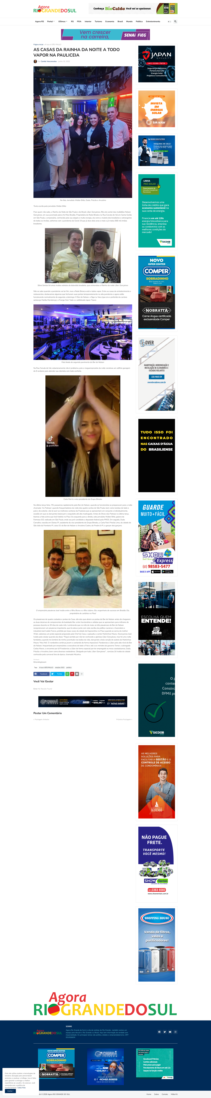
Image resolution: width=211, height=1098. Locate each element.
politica (68, 667)
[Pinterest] (72, 674)
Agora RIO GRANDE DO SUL (59, 1094)
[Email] (77, 674)
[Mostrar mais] (82, 674)
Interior (88, 21)
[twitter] (165, 1032)
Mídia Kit (174, 1094)
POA (79, 21)
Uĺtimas (61, 21)
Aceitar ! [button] (10, 1091)
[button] (169, 21)
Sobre (156, 1094)
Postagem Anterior (42, 719)
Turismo (98, 21)
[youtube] (170, 1032)
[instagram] (175, 1032)
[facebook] (159, 1032)
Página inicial (38, 45)
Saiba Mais (21, 1088)
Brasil (120, 21)
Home (149, 1094)
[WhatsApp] (67, 674)
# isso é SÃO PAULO (53, 45)
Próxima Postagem (123, 719)
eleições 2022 (59, 667)
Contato (165, 1094)
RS (72, 21)
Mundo (129, 21)
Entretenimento (153, 21)
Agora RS (39, 21)
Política (139, 21)
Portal (50, 21)
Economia (109, 21)
